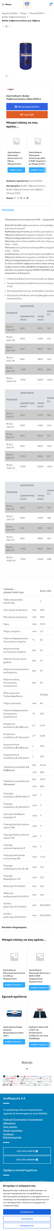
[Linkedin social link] (24, 198)
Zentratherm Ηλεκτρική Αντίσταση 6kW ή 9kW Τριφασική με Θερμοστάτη (37, 158)
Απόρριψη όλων (27, 1225)
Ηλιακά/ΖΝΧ (36, 13)
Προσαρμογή (27, 1219)
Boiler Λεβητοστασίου (14, 16)
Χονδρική (8, 1134)
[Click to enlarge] (6, 76)
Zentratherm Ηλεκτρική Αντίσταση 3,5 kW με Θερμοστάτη (15, 158)
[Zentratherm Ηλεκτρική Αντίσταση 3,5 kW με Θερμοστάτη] (16, 141)
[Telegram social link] (27, 198)
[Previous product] (3, 26)
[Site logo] (27, 4)
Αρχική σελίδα (10, 13)
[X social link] (18, 198)
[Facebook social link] (14, 198)
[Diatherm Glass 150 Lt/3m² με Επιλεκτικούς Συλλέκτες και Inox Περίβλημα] (40, 1014)
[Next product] (9, 26)
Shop (23, 13)
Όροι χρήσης (10, 1126)
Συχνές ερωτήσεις (13, 1130)
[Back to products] (6, 26)
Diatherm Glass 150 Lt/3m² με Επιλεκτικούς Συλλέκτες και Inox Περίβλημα (38, 1033)
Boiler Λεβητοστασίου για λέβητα (21, 20)
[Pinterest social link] (21, 198)
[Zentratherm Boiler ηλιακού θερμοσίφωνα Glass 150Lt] (14, 1014)
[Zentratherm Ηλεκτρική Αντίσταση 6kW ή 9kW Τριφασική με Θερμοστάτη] (37, 141)
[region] (27, 1206)
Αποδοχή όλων (27, 1212)
